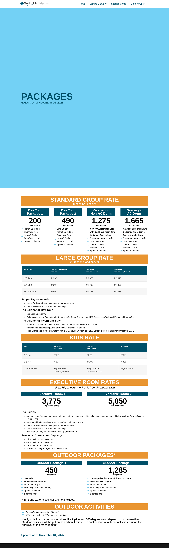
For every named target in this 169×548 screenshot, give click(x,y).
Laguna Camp (97, 4)
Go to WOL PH (138, 4)
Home (82, 4)
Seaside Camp (118, 4)
